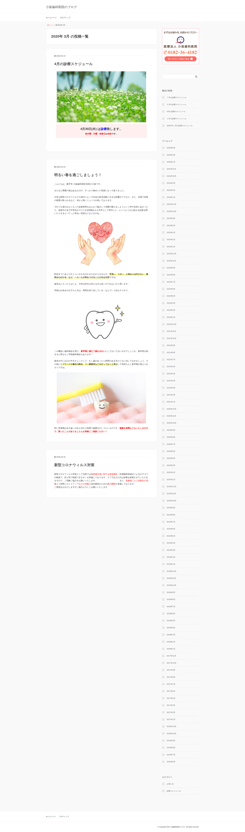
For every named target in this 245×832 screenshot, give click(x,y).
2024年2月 (171, 190)
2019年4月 (171, 543)
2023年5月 (171, 225)
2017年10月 (171, 663)
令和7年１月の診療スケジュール (180, 126)
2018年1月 (171, 649)
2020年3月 (171, 465)
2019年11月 (171, 493)
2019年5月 (171, 536)
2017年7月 (171, 684)
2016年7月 (171, 755)
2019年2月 (171, 557)
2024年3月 (171, 183)
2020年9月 (171, 430)
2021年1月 (171, 402)
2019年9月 (171, 508)
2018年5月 (171, 621)
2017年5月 (171, 698)
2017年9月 (171, 670)
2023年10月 (171, 211)
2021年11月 (171, 331)
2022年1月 (171, 317)
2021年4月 (171, 381)
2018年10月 (171, 585)
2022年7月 (171, 282)
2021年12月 (171, 324)
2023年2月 (171, 239)
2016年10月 (171, 734)
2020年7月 (171, 444)
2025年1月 (171, 162)
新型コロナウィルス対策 (74, 465)
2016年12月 (171, 726)
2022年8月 (171, 275)
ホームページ (51, 18)
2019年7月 (171, 522)
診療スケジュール (174, 791)
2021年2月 (171, 395)
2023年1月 (171, 247)
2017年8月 (171, 677)
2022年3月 (171, 303)
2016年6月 (171, 762)
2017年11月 (171, 656)
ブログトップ (65, 18)
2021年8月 (171, 352)
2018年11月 (171, 578)
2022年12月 (171, 254)
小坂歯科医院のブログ (61, 7)
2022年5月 (171, 296)
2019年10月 (171, 501)
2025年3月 (171, 155)
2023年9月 (171, 218)
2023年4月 (171, 232)
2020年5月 (171, 458)
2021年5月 (171, 374)
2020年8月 (171, 437)
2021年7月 (171, 359)
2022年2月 (171, 310)
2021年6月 (171, 366)
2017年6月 (171, 691)
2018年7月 (171, 606)
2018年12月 (171, 571)
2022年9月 (171, 268)
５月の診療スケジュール (176, 104)
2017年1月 (171, 719)
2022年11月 (171, 261)
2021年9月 (171, 345)
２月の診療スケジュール (176, 119)
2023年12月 (171, 204)
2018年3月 (171, 635)
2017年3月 (171, 705)
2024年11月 (171, 169)
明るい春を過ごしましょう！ (78, 175)
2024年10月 (171, 176)
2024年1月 (171, 197)
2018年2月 (171, 642)
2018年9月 (171, 592)
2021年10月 (171, 338)
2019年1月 (171, 564)
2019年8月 (171, 515)
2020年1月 (171, 479)
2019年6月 (171, 529)
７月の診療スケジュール (176, 97)
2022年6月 (171, 289)
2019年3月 (171, 550)
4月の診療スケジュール (73, 64)
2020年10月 (171, 423)
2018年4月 (171, 628)
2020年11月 (171, 416)
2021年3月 (171, 388)
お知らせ (170, 784)
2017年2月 (171, 712)
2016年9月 (171, 741)
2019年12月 (171, 486)
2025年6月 (171, 148)
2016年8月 (171, 748)
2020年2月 (171, 472)
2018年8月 (171, 599)
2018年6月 (171, 614)
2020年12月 (171, 409)
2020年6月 (171, 451)
